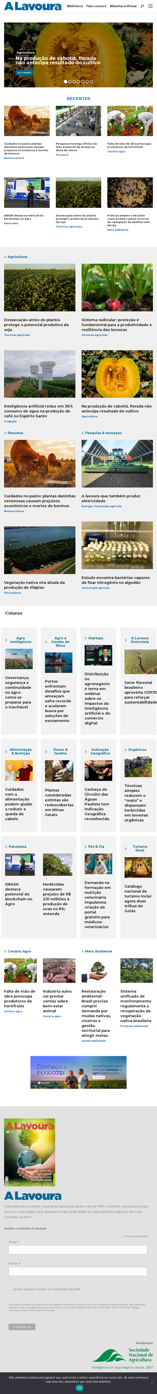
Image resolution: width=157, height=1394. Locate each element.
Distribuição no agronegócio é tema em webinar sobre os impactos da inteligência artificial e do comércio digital (97, 698)
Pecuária (62, 154)
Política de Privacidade (41, 1310)
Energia (87, 506)
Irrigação (10, 421)
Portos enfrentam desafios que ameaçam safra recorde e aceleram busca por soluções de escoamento (58, 701)
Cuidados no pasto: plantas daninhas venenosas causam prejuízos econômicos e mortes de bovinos (26, 148)
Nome (14, 1264)
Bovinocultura (14, 158)
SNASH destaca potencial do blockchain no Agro (24, 217)
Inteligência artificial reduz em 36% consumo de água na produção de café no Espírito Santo (38, 411)
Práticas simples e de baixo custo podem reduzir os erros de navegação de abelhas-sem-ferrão (129, 220)
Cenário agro (116, 151)
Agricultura (90, 416)
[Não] (152, 1383)
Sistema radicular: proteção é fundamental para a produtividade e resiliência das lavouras (117, 325)
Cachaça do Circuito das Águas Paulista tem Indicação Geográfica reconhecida (97, 804)
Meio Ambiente (118, 229)
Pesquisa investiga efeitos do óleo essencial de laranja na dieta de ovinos (76, 147)
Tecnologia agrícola (107, 506)
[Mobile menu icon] (150, 6)
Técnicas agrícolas (69, 226)
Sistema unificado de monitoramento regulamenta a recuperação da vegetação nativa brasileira (135, 1006)
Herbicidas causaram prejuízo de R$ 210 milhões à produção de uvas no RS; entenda (57, 899)
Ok (79, 1387)
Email (14, 1242)
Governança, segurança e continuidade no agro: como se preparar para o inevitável (18, 692)
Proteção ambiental (134, 1026)
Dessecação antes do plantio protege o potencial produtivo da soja (77, 219)
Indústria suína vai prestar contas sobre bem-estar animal (57, 1001)
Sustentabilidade (94, 1040)
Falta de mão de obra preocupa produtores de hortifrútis (129, 145)
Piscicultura (12, 592)
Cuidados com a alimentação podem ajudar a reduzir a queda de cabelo (19, 804)
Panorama (11, 223)
